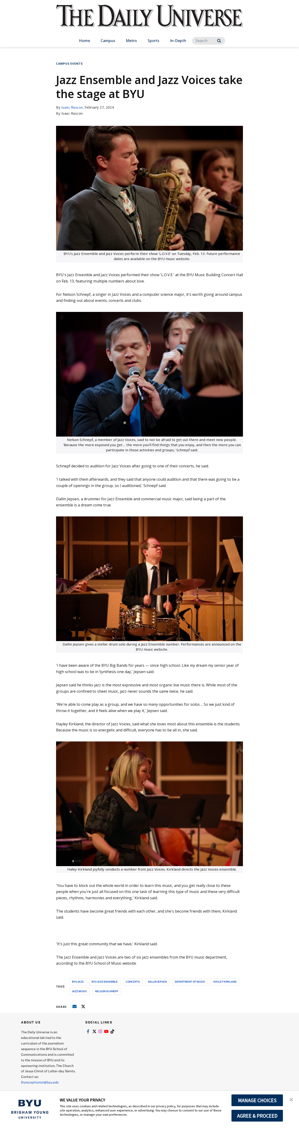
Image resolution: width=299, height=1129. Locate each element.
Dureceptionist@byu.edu (40, 1082)
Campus (108, 40)
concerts (133, 981)
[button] (291, 1099)
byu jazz (78, 981)
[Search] (219, 41)
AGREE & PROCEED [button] (257, 1115)
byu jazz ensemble (105, 981)
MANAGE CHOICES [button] (257, 1100)
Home (84, 40)
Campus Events (69, 64)
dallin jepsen (157, 981)
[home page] (149, 21)
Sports (153, 40)
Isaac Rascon (72, 107)
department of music (190, 981)
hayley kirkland (225, 981)
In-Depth (178, 40)
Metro (131, 40)
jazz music (79, 991)
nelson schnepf (106, 991)
